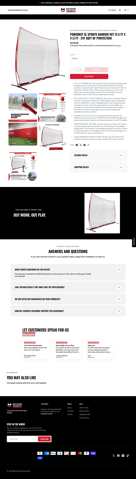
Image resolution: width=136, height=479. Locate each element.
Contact (70, 414)
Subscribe (44, 439)
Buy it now (89, 76)
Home (69, 408)
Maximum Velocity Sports (21, 471)
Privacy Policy (84, 418)
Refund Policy (84, 411)
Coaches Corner (47, 414)
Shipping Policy (84, 414)
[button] (112, 10)
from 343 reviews (28, 335)
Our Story (70, 411)
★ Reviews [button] (134, 241)
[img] (69, 333)
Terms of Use (84, 408)
